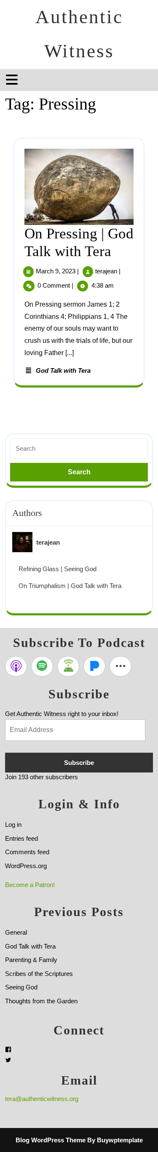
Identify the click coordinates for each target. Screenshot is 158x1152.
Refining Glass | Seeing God (57, 568)
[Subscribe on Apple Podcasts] (16, 666)
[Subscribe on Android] (68, 666)
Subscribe (79, 762)
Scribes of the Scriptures (39, 973)
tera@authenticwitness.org (41, 1098)
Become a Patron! (30, 884)
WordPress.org (26, 865)
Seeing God (21, 987)
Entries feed (21, 838)
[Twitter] (8, 1060)
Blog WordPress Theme (51, 1140)
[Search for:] (79, 448)
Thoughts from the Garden (41, 1001)
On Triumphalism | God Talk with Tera (70, 585)
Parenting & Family (31, 959)
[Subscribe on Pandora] (94, 666)
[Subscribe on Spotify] (42, 666)
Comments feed (27, 851)
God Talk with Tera (63, 370)
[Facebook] (8, 1049)
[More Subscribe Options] (120, 666)
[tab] (12, 79)
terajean (106, 271)
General (16, 932)
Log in (13, 824)
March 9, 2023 (55, 271)
